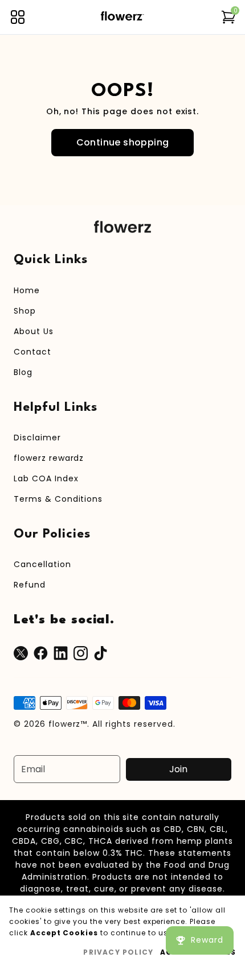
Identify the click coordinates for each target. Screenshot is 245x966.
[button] (18, 17)
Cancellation (42, 564)
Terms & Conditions (58, 499)
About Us (34, 331)
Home (27, 290)
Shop (25, 311)
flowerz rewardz (49, 458)
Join (178, 769)
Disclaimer (37, 437)
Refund (30, 584)
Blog (23, 372)
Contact (32, 351)
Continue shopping (122, 142)
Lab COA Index (46, 478)
